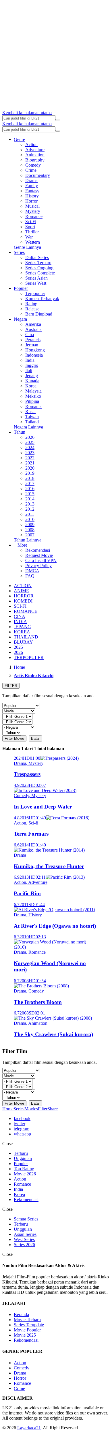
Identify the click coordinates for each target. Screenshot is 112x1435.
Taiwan (32, 416)
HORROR (24, 595)
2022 (29, 457)
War (29, 237)
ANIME (21, 590)
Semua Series (26, 1218)
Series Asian (36, 278)
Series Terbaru (38, 262)
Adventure (35, 149)
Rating (31, 303)
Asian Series (25, 1234)
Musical (32, 206)
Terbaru (21, 1153)
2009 (29, 524)
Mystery (32, 211)
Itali (28, 370)
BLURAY (23, 642)
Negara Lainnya (28, 427)
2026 (29, 437)
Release (32, 308)
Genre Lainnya (27, 247)
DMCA (32, 570)
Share (52, 1108)
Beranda (21, 1314)
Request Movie (39, 555)
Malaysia (33, 391)
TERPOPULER (29, 657)
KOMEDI (23, 601)
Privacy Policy (38, 565)
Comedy (33, 165)
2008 (29, 529)
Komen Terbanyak (42, 298)
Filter (42, 1108)
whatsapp (22, 1133)
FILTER (11, 686)
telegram (21, 1128)
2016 (29, 488)
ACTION (23, 585)
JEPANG (22, 626)
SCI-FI (20, 606)
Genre (19, 139)
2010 (29, 519)
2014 (29, 498)
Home (7, 1108)
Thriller (32, 231)
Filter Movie (14, 738)
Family (31, 185)
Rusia (30, 411)
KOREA (22, 631)
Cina (29, 334)
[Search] (57, 119)
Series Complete (40, 272)
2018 (29, 478)
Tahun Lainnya (27, 539)
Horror (31, 201)
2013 (29, 504)
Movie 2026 (25, 1173)
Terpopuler (35, 293)
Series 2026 (24, 1244)
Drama (31, 180)
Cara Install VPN (41, 560)
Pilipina (32, 401)
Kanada (32, 380)
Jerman (31, 344)
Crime (30, 170)
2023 (29, 452)
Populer (21, 288)
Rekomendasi (37, 550)
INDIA (20, 621)
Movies (31, 1108)
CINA (19, 616)
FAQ (29, 575)
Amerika (33, 324)
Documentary (37, 175)
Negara (20, 319)
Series (19, 252)
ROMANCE (25, 611)
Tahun (19, 432)
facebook (22, 1118)
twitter (19, 1123)
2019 (29, 473)
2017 (29, 483)
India (29, 360)
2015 (29, 493)
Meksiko (33, 396)
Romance (34, 216)
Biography (35, 159)
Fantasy (32, 190)
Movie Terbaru (27, 1319)
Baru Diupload (38, 314)
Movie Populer (27, 1329)
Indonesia (34, 355)
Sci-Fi (30, 221)
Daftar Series (37, 257)
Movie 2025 (25, 1335)
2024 (29, 447)
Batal (35, 738)
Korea (30, 385)
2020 (29, 468)
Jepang (31, 375)
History (32, 195)
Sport (30, 226)
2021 (29, 462)
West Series (24, 1239)
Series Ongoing (39, 267)
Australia (33, 329)
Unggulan (23, 1158)
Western (32, 242)
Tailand (32, 421)
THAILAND (26, 636)
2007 (29, 534)
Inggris (31, 365)
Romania (33, 406)
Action (31, 144)
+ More (20, 545)
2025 (29, 442)
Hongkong (35, 349)
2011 (29, 514)
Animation (35, 154)
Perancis (32, 339)
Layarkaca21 (29, 1427)
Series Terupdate (29, 1324)
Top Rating (24, 1168)
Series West (35, 283)
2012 (29, 509)
